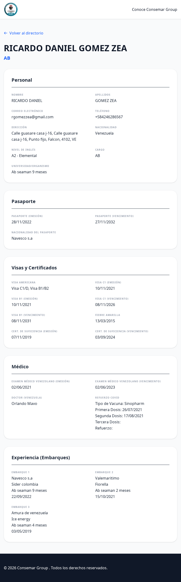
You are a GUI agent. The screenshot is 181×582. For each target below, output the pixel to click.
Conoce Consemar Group (154, 9)
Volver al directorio (26, 33)
